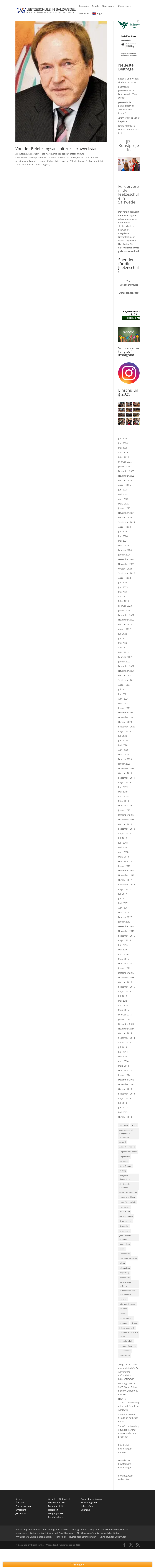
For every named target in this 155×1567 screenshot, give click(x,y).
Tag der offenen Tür (127, 1346)
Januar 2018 (124, 866)
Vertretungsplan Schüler (55, 1529)
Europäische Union (127, 1197)
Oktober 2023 (125, 568)
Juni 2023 (123, 587)
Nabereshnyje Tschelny (125, 1284)
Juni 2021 (123, 694)
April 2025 (123, 499)
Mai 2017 (122, 903)
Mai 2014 (122, 1056)
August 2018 (124, 833)
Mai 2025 (122, 494)
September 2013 (126, 1093)
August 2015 (124, 991)
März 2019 (123, 801)
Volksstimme (124, 1355)
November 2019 (126, 768)
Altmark (122, 1142)
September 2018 (126, 828)
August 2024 (124, 526)
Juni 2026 (123, 443)
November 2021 (126, 670)
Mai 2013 (122, 1112)
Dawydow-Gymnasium (124, 1177)
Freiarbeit (53, 1509)
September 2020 (126, 726)
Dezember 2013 (126, 1079)
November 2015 (126, 977)
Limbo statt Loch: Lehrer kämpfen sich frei (128, 129)
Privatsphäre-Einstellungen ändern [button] (33, 1536)
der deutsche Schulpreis (124, 1186)
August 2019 (124, 782)
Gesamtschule (125, 1221)
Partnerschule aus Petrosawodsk (127, 1292)
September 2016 (126, 935)
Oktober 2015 (125, 982)
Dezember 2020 (126, 712)
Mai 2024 (122, 540)
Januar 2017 (124, 921)
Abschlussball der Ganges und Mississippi (126, 1134)
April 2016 (123, 954)
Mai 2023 (122, 591)
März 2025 (123, 503)
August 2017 (124, 889)
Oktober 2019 (125, 773)
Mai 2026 (122, 447)
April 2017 (123, 907)
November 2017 (126, 875)
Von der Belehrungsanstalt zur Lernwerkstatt (56, 148)
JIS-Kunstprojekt (129, 145)
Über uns (107, 6)
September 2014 (126, 1037)
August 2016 (124, 940)
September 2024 (126, 522)
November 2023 (126, 564)
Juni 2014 (123, 1051)
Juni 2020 (123, 740)
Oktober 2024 (125, 517)
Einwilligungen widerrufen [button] (112, 1536)
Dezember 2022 (126, 615)
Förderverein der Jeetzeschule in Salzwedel (128, 194)
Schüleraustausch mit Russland (128, 1334)
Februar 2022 (125, 656)
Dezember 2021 (126, 666)
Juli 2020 (122, 735)
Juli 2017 (122, 893)
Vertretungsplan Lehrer (27, 1529)
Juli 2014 (122, 1047)
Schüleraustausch (126, 1328)
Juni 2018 (123, 842)
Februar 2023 (125, 605)
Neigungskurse (55, 1513)
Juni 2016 (123, 944)
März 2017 (123, 912)
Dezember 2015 (126, 972)
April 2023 (123, 596)
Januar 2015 (124, 1019)
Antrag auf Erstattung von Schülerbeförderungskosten (100, 1529)
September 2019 (126, 777)
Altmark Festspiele (127, 1146)
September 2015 (126, 986)
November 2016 (126, 931)
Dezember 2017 (126, 870)
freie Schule (124, 1207)
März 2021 (123, 703)
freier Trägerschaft (127, 1202)
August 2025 (124, 485)
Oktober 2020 (125, 722)
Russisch (123, 1308)
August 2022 (124, 629)
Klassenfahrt (124, 1253)
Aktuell (82, 14)
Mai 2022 (122, 642)
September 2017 (126, 884)
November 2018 (126, 819)
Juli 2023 (122, 582)
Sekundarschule (126, 1341)
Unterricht (123, 6)
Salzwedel (123, 1323)
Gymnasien (124, 1226)
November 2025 (126, 475)
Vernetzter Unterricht (59, 1499)
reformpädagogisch (127, 1304)
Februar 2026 (125, 461)
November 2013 (126, 1084)
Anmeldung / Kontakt (91, 1499)
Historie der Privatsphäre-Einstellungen (125, 1464)
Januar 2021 (124, 708)
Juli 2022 (122, 633)
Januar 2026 (124, 466)
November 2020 (126, 717)
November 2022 (126, 619)
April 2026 (123, 452)
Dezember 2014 (126, 1024)
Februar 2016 (125, 963)
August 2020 (124, 731)
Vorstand (85, 1509)
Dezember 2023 (126, 559)
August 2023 (124, 577)
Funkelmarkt (124, 1211)
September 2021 (126, 680)
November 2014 (126, 1028)
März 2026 (123, 457)
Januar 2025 (124, 508)
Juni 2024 (123, 536)
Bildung (122, 1170)
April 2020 (123, 749)
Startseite (84, 6)
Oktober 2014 (125, 1033)
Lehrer (122, 1263)
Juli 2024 (122, 531)
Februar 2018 (125, 861)
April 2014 (123, 1061)
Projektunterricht (56, 1502)
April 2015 (123, 1005)
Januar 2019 (124, 810)
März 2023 (123, 601)
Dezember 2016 (126, 926)
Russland (123, 1313)
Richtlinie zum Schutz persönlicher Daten (98, 1533)
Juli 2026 (122, 438)
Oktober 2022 (125, 624)
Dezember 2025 (126, 471)
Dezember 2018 (126, 814)
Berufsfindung (125, 1166)
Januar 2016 (124, 968)
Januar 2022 (124, 661)
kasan (121, 1248)
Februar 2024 (125, 550)
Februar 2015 (125, 1014)
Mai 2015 (122, 1000)
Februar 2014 (125, 1070)
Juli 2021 (122, 689)
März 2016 (123, 959)
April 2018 (123, 852)
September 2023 (126, 573)
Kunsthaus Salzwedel (128, 1258)
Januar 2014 (124, 1075)
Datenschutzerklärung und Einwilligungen (52, 1533)
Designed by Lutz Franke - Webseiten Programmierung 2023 (49, 1544)
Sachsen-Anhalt (126, 1318)
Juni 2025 (123, 489)
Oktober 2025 (125, 480)
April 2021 (123, 698)
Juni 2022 (123, 638)
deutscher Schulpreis (128, 1192)
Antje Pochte (124, 1156)
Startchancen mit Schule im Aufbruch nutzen (128, 1418)
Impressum (21, 1533)
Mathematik (124, 1277)
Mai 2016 (122, 949)
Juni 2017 (123, 898)
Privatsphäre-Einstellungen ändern (125, 1449)
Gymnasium (124, 1231)
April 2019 (123, 796)
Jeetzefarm (20, 1513)
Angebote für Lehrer (128, 1151)
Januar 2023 (124, 610)
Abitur (134, 1125)
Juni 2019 (123, 787)
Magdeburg (124, 1272)
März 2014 (123, 1065)
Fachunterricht (55, 1506)
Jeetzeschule (124, 1244)
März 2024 (123, 545)
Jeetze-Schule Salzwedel (125, 1237)
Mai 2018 (122, 847)
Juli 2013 (122, 1102)
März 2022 (123, 652)
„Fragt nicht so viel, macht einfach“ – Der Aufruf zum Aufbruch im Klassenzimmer (128, 1371)
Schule (95, 6)
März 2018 (123, 856)
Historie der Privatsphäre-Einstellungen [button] (75, 1536)
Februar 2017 (125, 917)
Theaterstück (124, 1350)
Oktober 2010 (125, 1116)
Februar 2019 (125, 805)
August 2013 (124, 1098)
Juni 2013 (123, 1107)
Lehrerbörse (124, 1268)
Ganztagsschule (126, 1216)
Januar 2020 (124, 763)
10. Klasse (123, 1125)
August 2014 (124, 1042)
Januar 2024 (124, 554)
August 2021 (124, 684)
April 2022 (123, 647)
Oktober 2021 (125, 675)
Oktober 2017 (125, 879)
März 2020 (123, 754)
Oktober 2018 (125, 824)
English (100, 13)
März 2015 (123, 1010)
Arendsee (123, 1161)
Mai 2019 (122, 791)
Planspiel (123, 1299)
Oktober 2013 (125, 1089)
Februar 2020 (125, 759)
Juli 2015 (122, 996)
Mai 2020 (122, 745)
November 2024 (126, 512)
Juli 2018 (122, 838)
